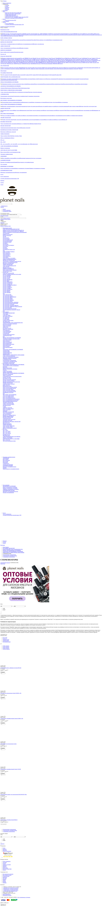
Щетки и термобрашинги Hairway (7, 137)
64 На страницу (6, 648)
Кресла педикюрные (20, 78)
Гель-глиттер (59, 34)
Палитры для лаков (43, 106)
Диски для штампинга (5, 123)
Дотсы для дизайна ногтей (7, 115)
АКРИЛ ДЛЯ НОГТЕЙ (5, 46)
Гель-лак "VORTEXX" (22, 63)
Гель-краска (68, 34)
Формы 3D (65, 119)
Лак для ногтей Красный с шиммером (74, 67)
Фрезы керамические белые (57, 84)
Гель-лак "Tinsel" (6, 63)
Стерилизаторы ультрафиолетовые (20, 96)
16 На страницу (6, 645)
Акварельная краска (4, 127)
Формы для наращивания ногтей (55, 39)
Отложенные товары (7, 211)
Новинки (5, 865)
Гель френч (38, 34)
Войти (1, 215)
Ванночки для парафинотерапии (7, 162)
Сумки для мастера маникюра (6, 92)
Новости (7, 8)
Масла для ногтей (4, 152)
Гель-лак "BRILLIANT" (73, 58)
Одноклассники (6, 876)
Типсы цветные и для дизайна (43, 39)
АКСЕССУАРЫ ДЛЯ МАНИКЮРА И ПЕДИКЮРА (11, 104)
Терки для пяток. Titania (17, 135)
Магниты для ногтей (11, 131)
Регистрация (5, 215)
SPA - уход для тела (19, 144)
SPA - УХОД (3, 141)
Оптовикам (5, 10)
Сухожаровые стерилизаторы (33, 96)
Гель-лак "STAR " (89, 62)
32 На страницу (6, 646)
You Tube (5, 878)
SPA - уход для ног (4, 144)
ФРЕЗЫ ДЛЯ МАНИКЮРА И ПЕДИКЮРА (9, 82)
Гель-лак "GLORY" (32, 60)
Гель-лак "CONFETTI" (23, 59)
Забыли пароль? (6, 218)
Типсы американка (13, 39)
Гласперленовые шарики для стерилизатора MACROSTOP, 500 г (13, 794)
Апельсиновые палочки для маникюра (10, 102)
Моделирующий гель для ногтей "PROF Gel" (14, 35)
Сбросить (2, 843)
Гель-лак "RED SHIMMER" (37, 62)
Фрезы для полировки (38, 84)
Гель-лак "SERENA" (57, 62)
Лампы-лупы (35, 78)
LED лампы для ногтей (19, 74)
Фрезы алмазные (30, 84)
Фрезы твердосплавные (82, 84)
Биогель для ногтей (88, 33)
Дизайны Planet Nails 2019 (10, 14)
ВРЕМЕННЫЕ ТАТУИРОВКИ (6, 166)
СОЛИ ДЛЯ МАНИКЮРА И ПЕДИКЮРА (9, 146)
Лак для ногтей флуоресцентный (58, 68)
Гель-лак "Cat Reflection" (83, 58)
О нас (4, 847)
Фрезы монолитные (67, 84)
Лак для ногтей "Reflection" (51, 67)
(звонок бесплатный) (11, 887)
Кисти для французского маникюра (75, 115)
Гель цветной (43, 34)
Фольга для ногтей (59, 119)
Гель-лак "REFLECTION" (48, 62)
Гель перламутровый (32, 34)
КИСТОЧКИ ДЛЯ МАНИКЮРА (7, 113)
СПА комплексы (59, 78)
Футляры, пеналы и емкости (74, 106)
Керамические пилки (25, 110)
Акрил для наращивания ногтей (7, 48)
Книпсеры (20, 102)
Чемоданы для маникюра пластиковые (20, 92)
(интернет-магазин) (10, 888)
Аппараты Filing (3, 88)
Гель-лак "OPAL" (83, 60)
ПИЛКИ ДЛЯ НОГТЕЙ (5, 108)
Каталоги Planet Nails (7, 868)
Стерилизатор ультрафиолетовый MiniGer (8, 819)
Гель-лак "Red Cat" (28, 62)
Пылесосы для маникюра (51, 78)
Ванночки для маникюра (7, 106)
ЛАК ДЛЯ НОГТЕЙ (4, 65)
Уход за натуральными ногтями (14, 152)
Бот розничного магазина (8, 874)
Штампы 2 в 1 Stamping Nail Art (24, 123)
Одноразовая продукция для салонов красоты (29, 106)
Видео (4, 19)
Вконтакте (5, 877)
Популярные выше (6, 641)
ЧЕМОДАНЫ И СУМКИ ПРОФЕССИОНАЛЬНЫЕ (11, 90)
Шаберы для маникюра (63, 102)
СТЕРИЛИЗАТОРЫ (4, 94)
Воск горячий (5, 158)
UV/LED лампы (41, 74)
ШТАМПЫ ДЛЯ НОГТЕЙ (5, 121)
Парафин (15, 162)
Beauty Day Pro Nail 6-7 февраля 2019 (12, 13)
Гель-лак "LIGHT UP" (48, 60)
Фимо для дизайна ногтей (49, 119)
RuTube (4, 881)
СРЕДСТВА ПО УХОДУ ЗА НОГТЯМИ (8, 150)
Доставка (7, 5)
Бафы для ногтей (17, 110)
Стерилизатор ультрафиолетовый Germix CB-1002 (10, 769)
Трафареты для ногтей (39, 119)
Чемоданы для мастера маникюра (35, 92)
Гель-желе (64, 34)
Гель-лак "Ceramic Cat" (92, 58)
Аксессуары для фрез (23, 84)
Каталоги (7, 9)
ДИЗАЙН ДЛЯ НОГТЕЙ (5, 117)
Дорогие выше (6, 640)
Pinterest (4, 879)
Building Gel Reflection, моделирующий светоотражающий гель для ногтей (59, 33)
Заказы (4, 209)
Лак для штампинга (14, 123)
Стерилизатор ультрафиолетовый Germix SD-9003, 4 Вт (11, 718)
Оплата (6, 6)
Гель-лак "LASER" (40, 60)
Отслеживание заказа (4, 214)
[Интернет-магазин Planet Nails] (12, 202)
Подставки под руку (42, 78)
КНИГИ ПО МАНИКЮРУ (6, 50)
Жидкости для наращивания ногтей (26, 44)
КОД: (1, 666)
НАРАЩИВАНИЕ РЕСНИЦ (6, 170)
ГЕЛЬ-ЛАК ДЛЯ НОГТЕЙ (5, 56)
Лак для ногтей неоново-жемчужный (89, 67)
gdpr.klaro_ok (3, 904)
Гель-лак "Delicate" (49, 59)
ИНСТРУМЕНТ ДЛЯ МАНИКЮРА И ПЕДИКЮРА (11, 100)
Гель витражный (5, 34)
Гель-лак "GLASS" (24, 60)
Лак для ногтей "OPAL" (30, 67)
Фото (4, 11)
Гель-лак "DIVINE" (65, 59)
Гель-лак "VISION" (13, 63)
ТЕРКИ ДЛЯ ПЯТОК (4, 133)
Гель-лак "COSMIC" (32, 59)
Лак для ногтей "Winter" (61, 67)
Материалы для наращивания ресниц (8, 172)
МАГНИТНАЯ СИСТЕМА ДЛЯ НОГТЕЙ (9, 129)
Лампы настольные (28, 78)
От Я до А (5, 638)
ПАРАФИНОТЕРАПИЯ (5, 160)
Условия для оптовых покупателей (7, 26)
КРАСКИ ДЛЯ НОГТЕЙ (5, 125)
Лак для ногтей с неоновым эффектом (16, 68)
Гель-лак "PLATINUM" (92, 60)
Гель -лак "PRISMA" (24, 58)
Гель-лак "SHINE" (82, 62)
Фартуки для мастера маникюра (61, 106)
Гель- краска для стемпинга (51, 34)
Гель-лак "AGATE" (40, 58)
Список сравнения (6, 210)
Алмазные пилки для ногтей (8, 110)
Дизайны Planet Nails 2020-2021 (11, 15)
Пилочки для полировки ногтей (86, 110)
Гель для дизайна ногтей (14, 34)
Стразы (33, 119)
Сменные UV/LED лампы (49, 74)
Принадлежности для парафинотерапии (25, 162)
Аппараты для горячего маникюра (9, 78)
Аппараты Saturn (26, 88)
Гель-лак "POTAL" (8, 61)
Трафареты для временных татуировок (37, 168)
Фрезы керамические (47, 84)
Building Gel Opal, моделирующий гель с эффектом (33, 33)
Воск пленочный (11, 158)
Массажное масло (34, 144)
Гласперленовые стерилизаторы (6, 96)
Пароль (1, 218)
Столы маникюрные (67, 78)
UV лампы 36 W (27, 74)
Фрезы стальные (74, 84)
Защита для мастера (16, 106)
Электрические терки (12, 79)
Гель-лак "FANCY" (73, 59)
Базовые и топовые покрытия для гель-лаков (11, 58)
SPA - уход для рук (12, 144)
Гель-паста (85, 34)
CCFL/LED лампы (11, 74)
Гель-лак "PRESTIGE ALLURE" (18, 61)
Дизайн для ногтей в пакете (18, 119)
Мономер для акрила (24, 48)
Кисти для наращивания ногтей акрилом (44, 115)
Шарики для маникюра (5, 148)
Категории (2, 545)
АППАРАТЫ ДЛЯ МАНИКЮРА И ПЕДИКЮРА (10, 86)
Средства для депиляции (36, 158)
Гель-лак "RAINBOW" (19, 62)
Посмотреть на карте (7, 895)
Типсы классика (20, 39)
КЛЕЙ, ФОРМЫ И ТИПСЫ (6, 37)
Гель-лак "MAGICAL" (57, 60)
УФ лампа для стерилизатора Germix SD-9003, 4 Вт (10, 693)
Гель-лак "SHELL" (65, 62)
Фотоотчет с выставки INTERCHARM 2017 (14, 18)
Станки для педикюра (53, 102)
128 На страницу (6, 649)
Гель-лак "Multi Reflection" (67, 60)
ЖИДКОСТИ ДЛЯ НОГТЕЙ (6, 41)
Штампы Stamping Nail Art (35, 123)
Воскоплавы (22, 158)
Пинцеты (47, 102)
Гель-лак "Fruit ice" (8, 60)
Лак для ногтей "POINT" (40, 67)
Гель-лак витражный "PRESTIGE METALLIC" (53, 63)
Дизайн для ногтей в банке (7, 119)
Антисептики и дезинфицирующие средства (9, 44)
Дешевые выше (6, 639)
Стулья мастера (82, 78)
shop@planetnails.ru (7, 894)
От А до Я (5, 637)
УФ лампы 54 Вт (58, 74)
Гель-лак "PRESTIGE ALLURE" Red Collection (53, 61)
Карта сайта (5, 867)
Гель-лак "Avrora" (48, 58)
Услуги (4, 22)
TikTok (4, 880)
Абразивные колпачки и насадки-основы (10, 84)
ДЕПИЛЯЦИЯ (3, 156)
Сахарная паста (28, 158)
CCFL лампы (5, 74)
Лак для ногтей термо (47, 68)
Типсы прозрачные (27, 39)
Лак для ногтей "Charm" (7, 67)
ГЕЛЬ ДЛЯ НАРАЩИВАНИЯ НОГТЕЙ (8, 31)
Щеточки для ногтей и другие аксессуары (88, 106)
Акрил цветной (17, 48)
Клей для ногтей (5, 39)
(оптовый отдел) (10, 891)
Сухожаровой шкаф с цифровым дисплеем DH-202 (10, 667)
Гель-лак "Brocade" (33, 58)
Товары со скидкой (7, 864)
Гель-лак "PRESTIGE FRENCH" (69, 61)
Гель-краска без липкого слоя (77, 34)
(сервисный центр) (10, 889)
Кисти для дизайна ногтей (18, 115)
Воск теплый (17, 158)
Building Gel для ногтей (79, 33)
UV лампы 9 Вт (34, 74)
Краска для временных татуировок (7, 168)
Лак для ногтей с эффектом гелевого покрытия (33, 68)
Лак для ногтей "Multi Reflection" (18, 67)
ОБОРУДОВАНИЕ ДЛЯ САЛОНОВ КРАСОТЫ (10, 76)
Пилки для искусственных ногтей (36, 110)
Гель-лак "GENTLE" (16, 60)
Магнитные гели (3, 131)
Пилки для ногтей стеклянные (73, 110)
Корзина (2, 225)
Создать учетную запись (5, 219)
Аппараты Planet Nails (18, 88)
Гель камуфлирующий (23, 34)
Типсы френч (34, 39)
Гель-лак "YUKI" (40, 63)
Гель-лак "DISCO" (57, 59)
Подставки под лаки (51, 106)
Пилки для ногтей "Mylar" (61, 110)
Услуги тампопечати (9, 23)
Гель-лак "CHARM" (15, 59)
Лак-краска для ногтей (25, 127)
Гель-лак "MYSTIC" (76, 60)
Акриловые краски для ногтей (15, 127)
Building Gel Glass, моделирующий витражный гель (12, 33)
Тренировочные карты (18, 52)
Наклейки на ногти (28, 119)
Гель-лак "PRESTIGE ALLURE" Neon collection (34, 61)
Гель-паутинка (90, 34)
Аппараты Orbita (10, 88)
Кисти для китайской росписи (30, 115)
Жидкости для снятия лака (38, 44)
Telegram (4, 882)
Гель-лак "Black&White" (56, 58)
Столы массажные (75, 78)
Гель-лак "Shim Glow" (73, 62)
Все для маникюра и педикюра (24, 897)
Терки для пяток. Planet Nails (6, 135)
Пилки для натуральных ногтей (49, 110)
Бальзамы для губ (27, 144)
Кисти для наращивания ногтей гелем (60, 115)
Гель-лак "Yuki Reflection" (32, 63)
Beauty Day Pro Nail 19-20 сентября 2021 (13, 12)
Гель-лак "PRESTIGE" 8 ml (9, 62)
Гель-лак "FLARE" (90, 59)
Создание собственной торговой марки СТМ (14, 24)
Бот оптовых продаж (7, 875)
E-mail (1, 216)
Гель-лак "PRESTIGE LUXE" (82, 61)
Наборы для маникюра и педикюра (38, 102)
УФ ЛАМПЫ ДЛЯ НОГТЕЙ (6, 72)
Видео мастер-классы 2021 (10, 20)
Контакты (7, 7)
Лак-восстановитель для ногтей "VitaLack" (74, 68)
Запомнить (4, 221)
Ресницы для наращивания (21, 172)
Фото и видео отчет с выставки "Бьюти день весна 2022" (16, 17)
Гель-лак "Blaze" (64, 58)
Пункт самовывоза (6, 861)
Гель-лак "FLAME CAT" (81, 59)
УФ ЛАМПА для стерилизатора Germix (8, 743)
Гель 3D (93, 33)
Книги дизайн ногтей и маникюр (7, 52)
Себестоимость (6, 21)
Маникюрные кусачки (26, 102)
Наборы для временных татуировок (22, 168)
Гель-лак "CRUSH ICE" (41, 59)
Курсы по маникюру (7, 3)
